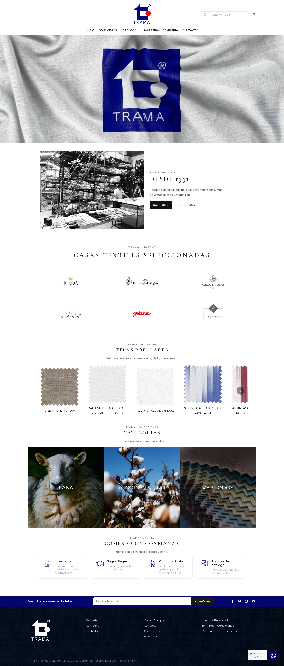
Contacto (150, 625)
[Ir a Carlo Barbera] (213, 281)
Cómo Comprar (154, 620)
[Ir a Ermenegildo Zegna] (142, 282)
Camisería (92, 625)
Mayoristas (151, 636)
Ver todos (92, 631)
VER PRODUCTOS (66, 515)
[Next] (240, 391)
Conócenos (186, 204)
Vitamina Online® (123, 660)
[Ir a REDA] (70, 282)
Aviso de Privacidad (215, 620)
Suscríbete (202, 601)
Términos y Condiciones (218, 625)
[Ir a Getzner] (142, 314)
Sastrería (91, 620)
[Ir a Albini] (70, 314)
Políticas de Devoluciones (219, 631)
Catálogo (160, 204)
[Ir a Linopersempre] (213, 314)
